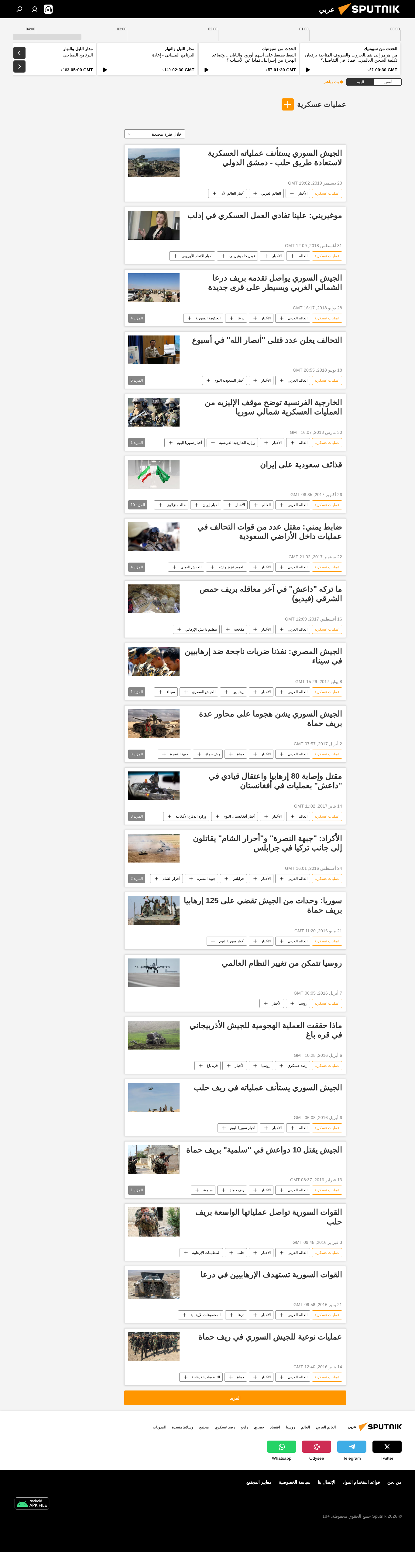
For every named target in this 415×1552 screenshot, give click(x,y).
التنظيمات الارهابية (206, 1377)
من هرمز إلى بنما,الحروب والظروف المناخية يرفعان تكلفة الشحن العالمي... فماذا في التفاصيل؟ (351, 58)
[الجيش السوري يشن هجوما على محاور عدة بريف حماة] (154, 723)
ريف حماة (212, 754)
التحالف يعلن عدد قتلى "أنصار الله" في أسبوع (267, 340)
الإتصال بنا (326, 1482)
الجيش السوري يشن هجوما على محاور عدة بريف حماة (270, 718)
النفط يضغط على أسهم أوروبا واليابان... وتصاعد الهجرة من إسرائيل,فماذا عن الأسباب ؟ (254, 58)
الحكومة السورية (208, 318)
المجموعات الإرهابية (205, 1315)
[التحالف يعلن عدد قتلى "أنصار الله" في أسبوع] (154, 349)
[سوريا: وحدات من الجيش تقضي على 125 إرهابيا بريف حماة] (154, 910)
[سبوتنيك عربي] (371, 16)
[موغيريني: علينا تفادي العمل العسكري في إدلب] (154, 225)
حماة (240, 754)
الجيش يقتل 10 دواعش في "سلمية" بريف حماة (264, 1149)
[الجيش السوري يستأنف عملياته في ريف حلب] (154, 1097)
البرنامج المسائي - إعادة (173, 55)
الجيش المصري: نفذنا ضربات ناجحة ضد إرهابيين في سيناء (263, 656)
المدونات (159, 1427)
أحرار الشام (171, 878)
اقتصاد (275, 1427)
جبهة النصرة (179, 754)
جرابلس (238, 878)
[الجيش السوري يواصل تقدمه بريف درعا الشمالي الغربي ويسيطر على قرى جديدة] (154, 287)
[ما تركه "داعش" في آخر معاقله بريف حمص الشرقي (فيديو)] (154, 598)
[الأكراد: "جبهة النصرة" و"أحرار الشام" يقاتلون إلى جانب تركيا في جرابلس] (154, 848)
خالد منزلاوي (176, 505)
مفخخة (239, 629)
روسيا (302, 1003)
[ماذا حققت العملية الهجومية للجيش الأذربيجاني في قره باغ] (154, 1035)
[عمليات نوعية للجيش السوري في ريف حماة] (154, 1346)
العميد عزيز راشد (231, 567)
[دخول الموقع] (35, 9)
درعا (241, 318)
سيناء (170, 692)
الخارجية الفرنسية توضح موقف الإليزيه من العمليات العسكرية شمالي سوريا (273, 407)
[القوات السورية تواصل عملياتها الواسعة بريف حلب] (154, 1221)
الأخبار (302, 193)
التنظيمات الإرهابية (206, 1253)
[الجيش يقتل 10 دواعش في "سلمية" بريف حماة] (154, 1159)
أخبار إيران (210, 505)
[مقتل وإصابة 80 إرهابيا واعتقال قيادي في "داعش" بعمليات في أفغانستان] (154, 785)
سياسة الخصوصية (294, 1482)
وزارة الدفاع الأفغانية (191, 816)
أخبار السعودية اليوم (229, 380)
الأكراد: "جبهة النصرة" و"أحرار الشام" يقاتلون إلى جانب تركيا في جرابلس (267, 843)
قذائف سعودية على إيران (301, 464)
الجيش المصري (203, 692)
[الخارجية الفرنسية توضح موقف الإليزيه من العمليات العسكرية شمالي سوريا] (154, 412)
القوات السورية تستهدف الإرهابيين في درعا (271, 1274)
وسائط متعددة (182, 1427)
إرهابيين (238, 692)
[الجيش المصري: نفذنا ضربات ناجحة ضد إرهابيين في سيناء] (154, 661)
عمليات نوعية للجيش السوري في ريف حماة (270, 1336)
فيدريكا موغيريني (242, 256)
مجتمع (204, 1427)
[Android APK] (32, 1504)
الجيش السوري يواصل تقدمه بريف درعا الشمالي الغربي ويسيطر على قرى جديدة (275, 282)
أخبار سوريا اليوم (189, 443)
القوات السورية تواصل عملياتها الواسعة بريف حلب (268, 1216)
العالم (303, 256)
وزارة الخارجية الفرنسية (237, 443)
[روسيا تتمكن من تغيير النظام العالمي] (154, 972)
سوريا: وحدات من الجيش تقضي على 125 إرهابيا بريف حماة (263, 905)
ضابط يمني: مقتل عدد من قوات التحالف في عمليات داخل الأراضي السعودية (269, 531)
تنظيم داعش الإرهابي (201, 629)
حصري (259, 1427)
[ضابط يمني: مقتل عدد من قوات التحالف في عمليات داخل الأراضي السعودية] (154, 536)
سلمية (208, 1190)
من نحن (394, 1482)
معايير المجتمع (259, 1482)
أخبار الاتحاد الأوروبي (197, 256)
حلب (240, 1253)
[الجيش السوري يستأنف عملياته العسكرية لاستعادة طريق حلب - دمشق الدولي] (154, 162)
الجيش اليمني (190, 567)
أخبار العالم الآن (232, 193)
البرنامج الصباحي (78, 55)
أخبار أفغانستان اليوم (239, 816)
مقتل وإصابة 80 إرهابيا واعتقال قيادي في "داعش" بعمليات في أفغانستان (275, 780)
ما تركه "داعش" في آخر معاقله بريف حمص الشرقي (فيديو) (271, 593)
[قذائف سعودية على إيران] (154, 474)
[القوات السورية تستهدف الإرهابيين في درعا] (154, 1284)
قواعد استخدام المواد (361, 1482)
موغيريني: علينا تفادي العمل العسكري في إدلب (264, 215)
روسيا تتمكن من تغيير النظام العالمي (282, 963)
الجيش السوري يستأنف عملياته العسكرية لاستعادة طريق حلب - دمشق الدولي (275, 157)
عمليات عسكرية (321, 104)
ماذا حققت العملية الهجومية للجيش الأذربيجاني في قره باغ (266, 1030)
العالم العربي (271, 193)
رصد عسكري (297, 1066)
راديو (244, 1427)
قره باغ (212, 1066)
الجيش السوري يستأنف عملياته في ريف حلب (268, 1087)
